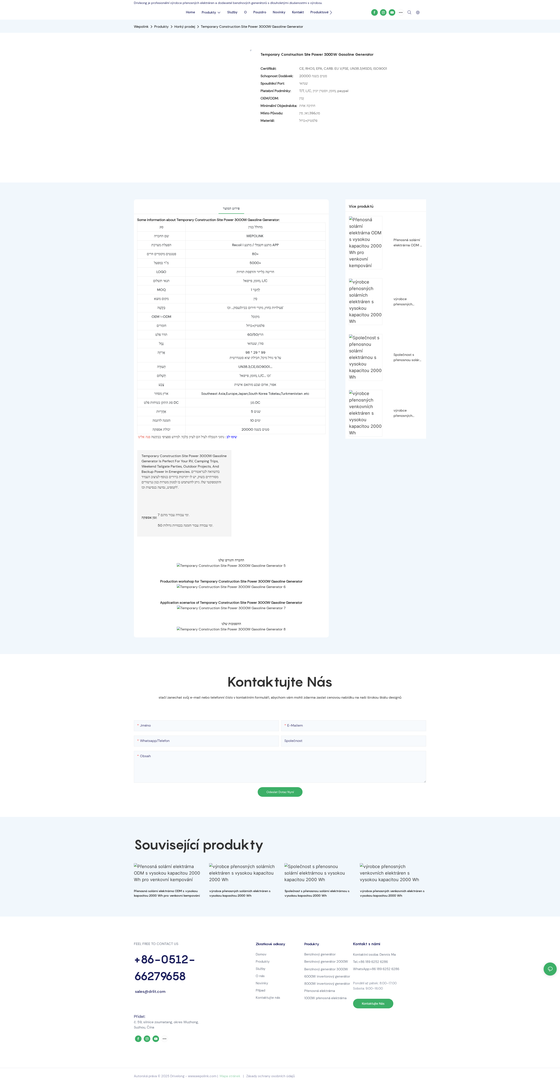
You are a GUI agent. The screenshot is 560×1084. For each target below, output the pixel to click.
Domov (261, 954)
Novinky (262, 983)
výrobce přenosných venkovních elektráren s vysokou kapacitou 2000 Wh (407, 413)
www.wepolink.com (202, 1076)
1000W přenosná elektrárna (325, 998)
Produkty (161, 26)
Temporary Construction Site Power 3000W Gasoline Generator (252, 26)
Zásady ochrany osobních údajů (270, 1076)
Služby (260, 969)
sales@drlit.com (149, 991)
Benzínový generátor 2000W (326, 961)
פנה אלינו (144, 437)
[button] (331, 12)
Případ (260, 990)
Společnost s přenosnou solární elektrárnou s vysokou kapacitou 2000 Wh (408, 357)
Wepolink (141, 26)
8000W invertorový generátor (327, 983)
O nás (260, 976)
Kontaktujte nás (268, 997)
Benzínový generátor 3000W (326, 969)
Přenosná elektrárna (320, 991)
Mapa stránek (230, 1076)
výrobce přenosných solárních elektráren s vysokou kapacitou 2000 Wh (407, 302)
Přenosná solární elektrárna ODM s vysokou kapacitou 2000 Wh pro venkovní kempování (408, 243)
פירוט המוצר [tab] (231, 208)
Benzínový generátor (320, 954)
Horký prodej (184, 26)
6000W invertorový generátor (327, 976)
